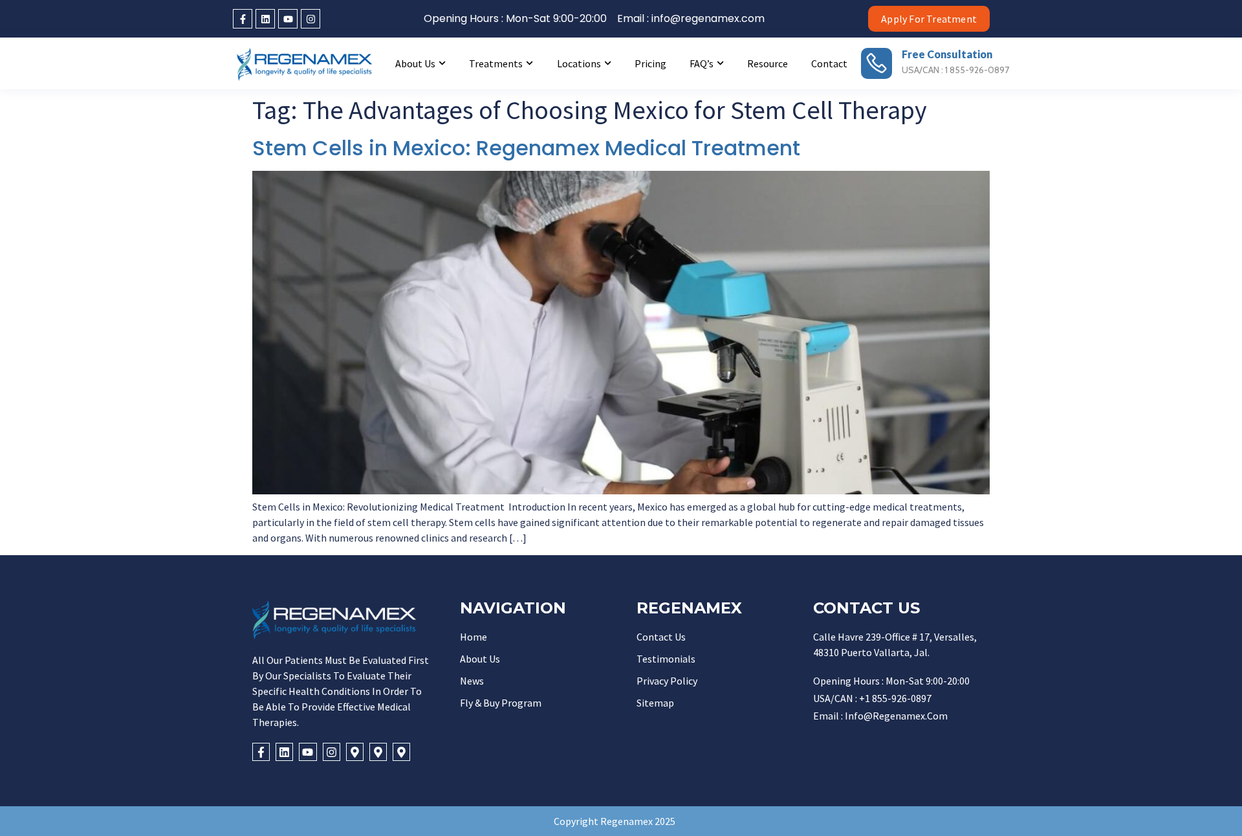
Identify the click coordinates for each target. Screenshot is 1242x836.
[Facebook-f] (242, 18)
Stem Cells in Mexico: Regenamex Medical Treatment (526, 147)
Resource (767, 63)
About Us (415, 63)
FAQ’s (702, 63)
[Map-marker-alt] (355, 751)
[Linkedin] (265, 18)
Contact (829, 63)
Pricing (650, 63)
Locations (579, 63)
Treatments (496, 63)
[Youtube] (288, 18)
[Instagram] (310, 18)
